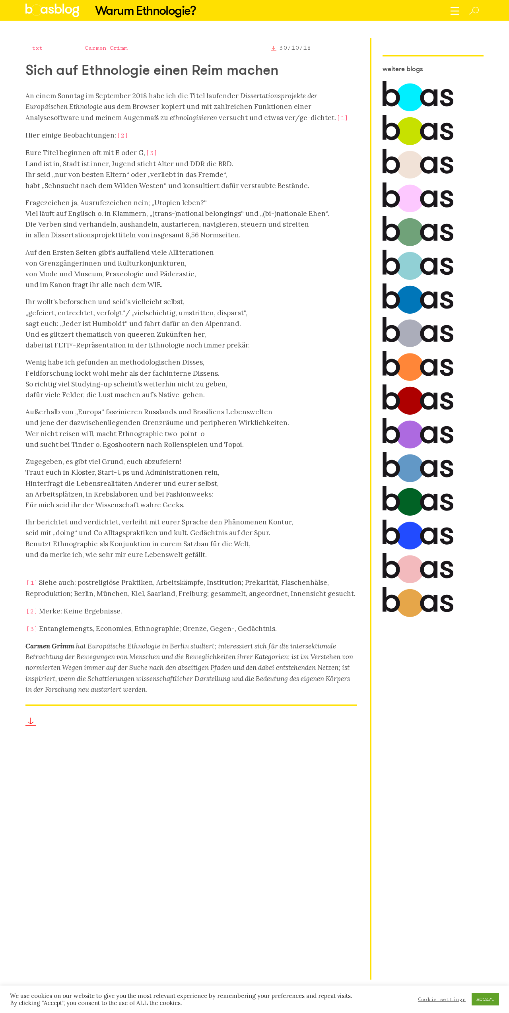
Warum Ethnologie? (145, 10)
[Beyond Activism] (418, 143)
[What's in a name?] (418, 581)
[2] (122, 136)
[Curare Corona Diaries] (418, 446)
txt (37, 48)
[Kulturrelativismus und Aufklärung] (418, 615)
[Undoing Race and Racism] (418, 379)
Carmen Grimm (106, 48)
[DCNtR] (418, 244)
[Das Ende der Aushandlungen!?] (418, 547)
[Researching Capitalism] (418, 345)
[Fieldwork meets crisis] (418, 480)
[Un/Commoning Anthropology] (418, 176)
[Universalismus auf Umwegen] (418, 514)
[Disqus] (191, 860)
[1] (342, 118)
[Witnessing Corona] (418, 413)
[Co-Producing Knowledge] (418, 210)
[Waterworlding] (418, 109)
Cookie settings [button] (442, 999)
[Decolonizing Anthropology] (418, 278)
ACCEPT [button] (485, 999)
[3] (151, 153)
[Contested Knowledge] (418, 312)
